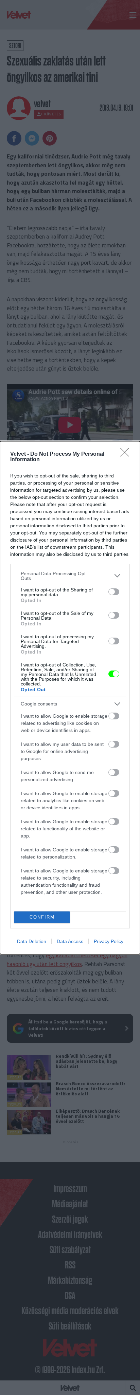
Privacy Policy (108, 941)
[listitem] (70, 576)
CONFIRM (42, 917)
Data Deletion (31, 941)
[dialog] (70, 697)
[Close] (126, 454)
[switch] (113, 591)
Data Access (70, 941)
